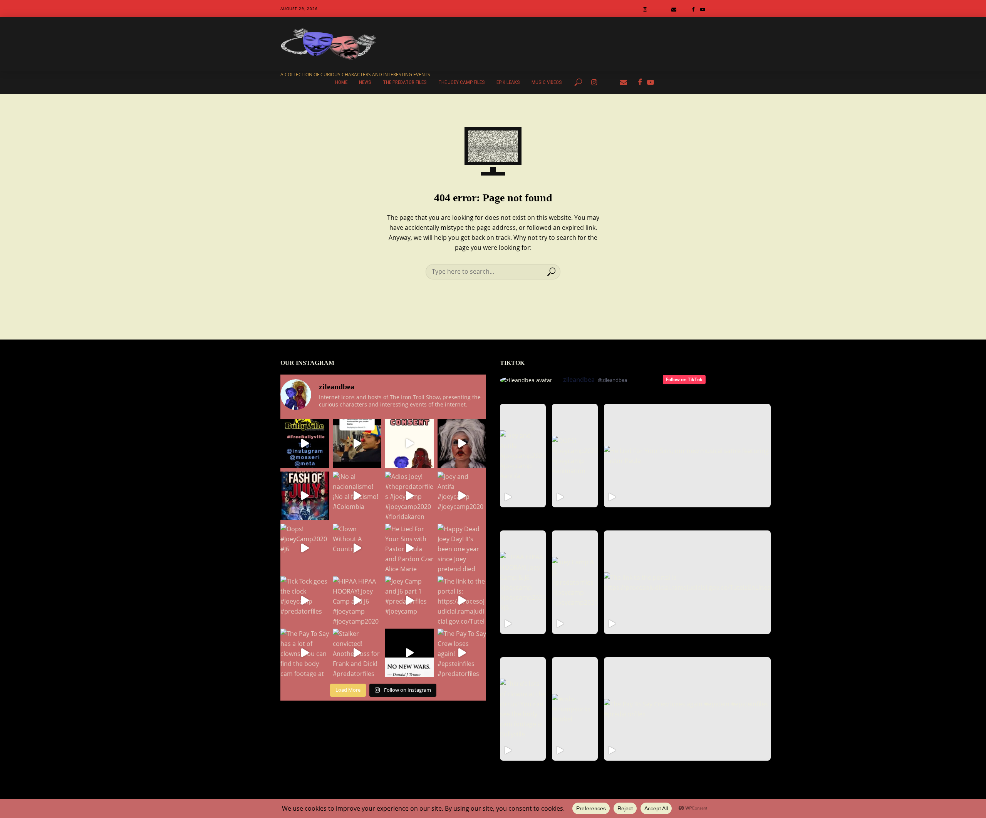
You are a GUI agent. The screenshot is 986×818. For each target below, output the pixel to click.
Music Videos (547, 82)
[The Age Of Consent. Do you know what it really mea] (409, 443)
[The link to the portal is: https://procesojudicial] (462, 600)
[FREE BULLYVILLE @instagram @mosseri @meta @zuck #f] (304, 443)
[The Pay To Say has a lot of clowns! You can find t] (304, 653)
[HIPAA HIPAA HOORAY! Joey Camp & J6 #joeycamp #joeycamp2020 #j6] (523, 582)
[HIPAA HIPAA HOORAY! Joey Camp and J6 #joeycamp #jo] (357, 600)
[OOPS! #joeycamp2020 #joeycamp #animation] (575, 455)
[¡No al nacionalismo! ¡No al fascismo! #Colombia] (357, 496)
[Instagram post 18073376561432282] (357, 443)
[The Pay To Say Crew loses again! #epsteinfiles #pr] (462, 653)
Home (341, 82)
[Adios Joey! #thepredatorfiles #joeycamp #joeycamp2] (409, 496)
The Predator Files (405, 82)
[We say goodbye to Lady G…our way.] (462, 443)
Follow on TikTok (684, 379)
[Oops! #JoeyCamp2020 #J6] (304, 548)
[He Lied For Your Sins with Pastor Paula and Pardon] (409, 548)
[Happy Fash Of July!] (304, 496)
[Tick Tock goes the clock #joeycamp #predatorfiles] (304, 600)
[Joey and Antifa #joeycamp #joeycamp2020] (462, 496)
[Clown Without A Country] (357, 548)
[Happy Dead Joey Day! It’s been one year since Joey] (462, 548)
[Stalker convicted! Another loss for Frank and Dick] (357, 653)
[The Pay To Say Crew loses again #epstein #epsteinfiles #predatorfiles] (687, 709)
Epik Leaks (508, 82)
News (365, 82)
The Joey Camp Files (461, 82)
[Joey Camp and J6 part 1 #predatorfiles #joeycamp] (409, 600)
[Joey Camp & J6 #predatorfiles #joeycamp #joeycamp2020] (575, 582)
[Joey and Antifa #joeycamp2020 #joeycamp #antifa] (523, 455)
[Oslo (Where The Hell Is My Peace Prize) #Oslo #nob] (409, 653)
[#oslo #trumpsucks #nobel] (575, 709)
